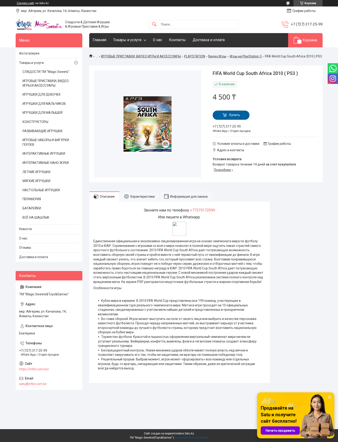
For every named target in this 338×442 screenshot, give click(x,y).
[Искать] (154, 24)
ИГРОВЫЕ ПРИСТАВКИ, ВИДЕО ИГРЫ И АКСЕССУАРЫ (141, 56)
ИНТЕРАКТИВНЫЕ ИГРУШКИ (44, 153)
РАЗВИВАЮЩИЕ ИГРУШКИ (42, 131)
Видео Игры (217, 56)
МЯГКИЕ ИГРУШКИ (36, 181)
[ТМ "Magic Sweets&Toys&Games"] (39, 24)
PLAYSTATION (194, 56)
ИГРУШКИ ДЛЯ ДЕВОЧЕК (42, 94)
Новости (25, 229)
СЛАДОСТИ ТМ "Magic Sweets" (46, 72)
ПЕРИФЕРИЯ (32, 199)
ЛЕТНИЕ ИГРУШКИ (36, 172)
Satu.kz (189, 433)
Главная (99, 40)
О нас (157, 40)
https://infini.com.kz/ (34, 369)
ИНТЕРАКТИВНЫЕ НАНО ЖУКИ (46, 163)
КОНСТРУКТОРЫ (35, 122)
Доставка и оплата (209, 40)
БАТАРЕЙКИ (32, 208)
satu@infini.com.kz (33, 384)
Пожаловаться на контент (192, 437)
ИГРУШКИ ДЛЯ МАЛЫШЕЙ (43, 112)
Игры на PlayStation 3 (246, 56)
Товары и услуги (127, 40)
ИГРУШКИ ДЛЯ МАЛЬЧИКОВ (44, 104)
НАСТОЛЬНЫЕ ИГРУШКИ (41, 190)
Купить (234, 115)
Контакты (177, 40)
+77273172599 (202, 210)
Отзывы (25, 247)
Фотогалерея (29, 53)
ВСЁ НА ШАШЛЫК (36, 217)
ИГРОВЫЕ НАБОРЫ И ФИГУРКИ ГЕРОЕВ (46, 142)
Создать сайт (25, 3)
